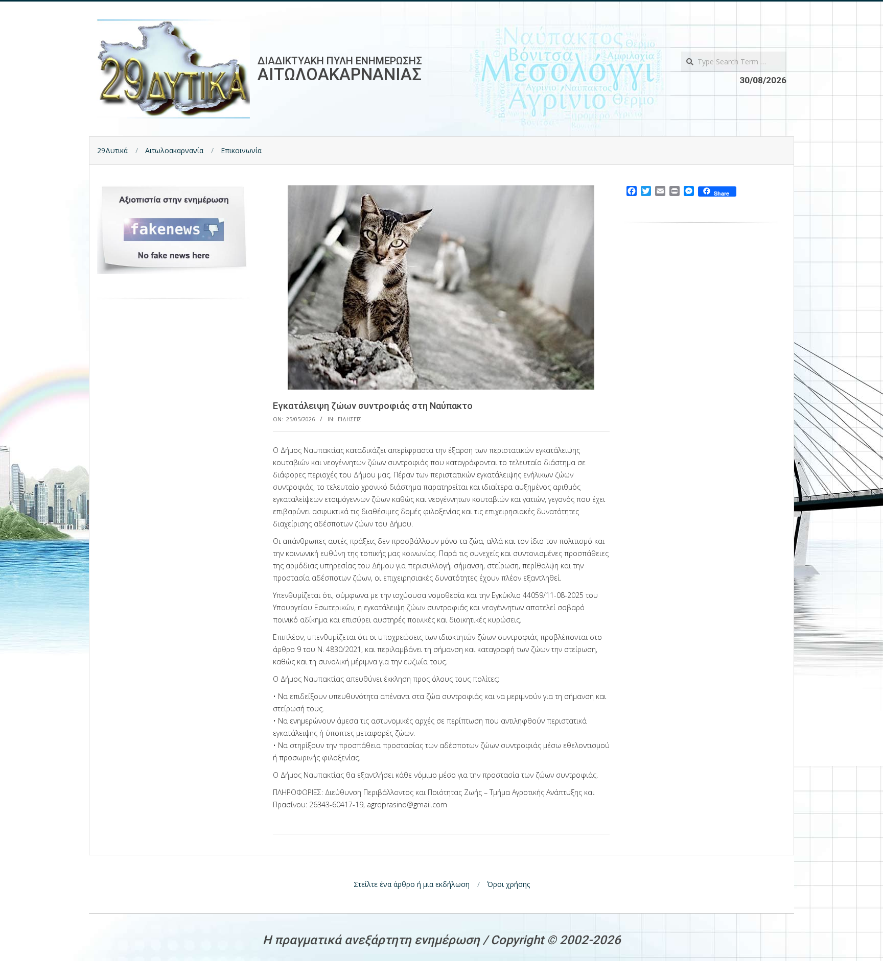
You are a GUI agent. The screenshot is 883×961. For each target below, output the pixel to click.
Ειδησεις (349, 419)
